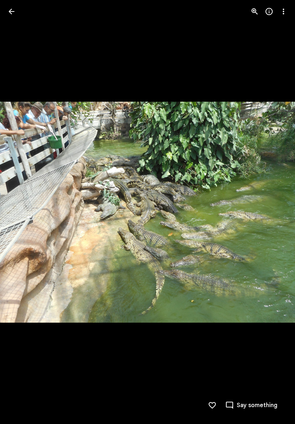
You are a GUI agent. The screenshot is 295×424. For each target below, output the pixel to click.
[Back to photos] (11, 11)
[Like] (212, 405)
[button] (20, 212)
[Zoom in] (255, 11)
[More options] (283, 11)
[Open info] (269, 11)
